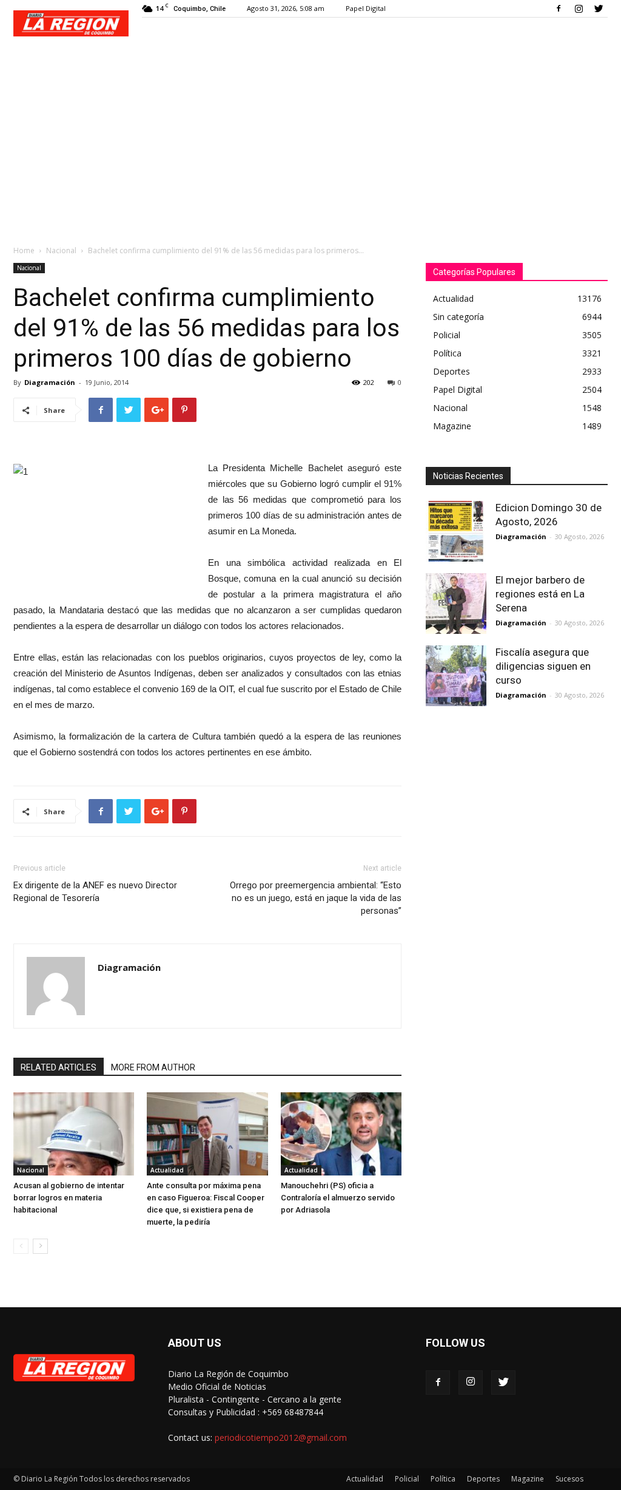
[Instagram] (578, 8)
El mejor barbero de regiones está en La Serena (540, 594)
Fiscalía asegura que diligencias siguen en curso (543, 666)
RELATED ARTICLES (58, 1067)
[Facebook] (558, 8)
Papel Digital (366, 8)
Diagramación (49, 382)
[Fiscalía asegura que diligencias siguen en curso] (456, 675)
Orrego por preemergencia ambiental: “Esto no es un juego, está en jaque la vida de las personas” (315, 898)
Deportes (483, 1479)
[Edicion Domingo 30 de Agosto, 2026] (456, 531)
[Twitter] (598, 8)
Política (443, 1479)
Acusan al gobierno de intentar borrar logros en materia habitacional (68, 1197)
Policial (407, 1479)
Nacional (61, 250)
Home (24, 250)
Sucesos (569, 1479)
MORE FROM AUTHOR (153, 1067)
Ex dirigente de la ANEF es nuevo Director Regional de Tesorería (95, 891)
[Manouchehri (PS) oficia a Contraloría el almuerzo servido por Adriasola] (341, 1133)
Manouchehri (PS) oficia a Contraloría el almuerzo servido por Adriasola (338, 1197)
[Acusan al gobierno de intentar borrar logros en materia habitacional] (73, 1133)
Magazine (527, 1479)
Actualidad (167, 1170)
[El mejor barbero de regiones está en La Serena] (456, 603)
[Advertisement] (310, 141)
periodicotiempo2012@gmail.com (281, 1437)
